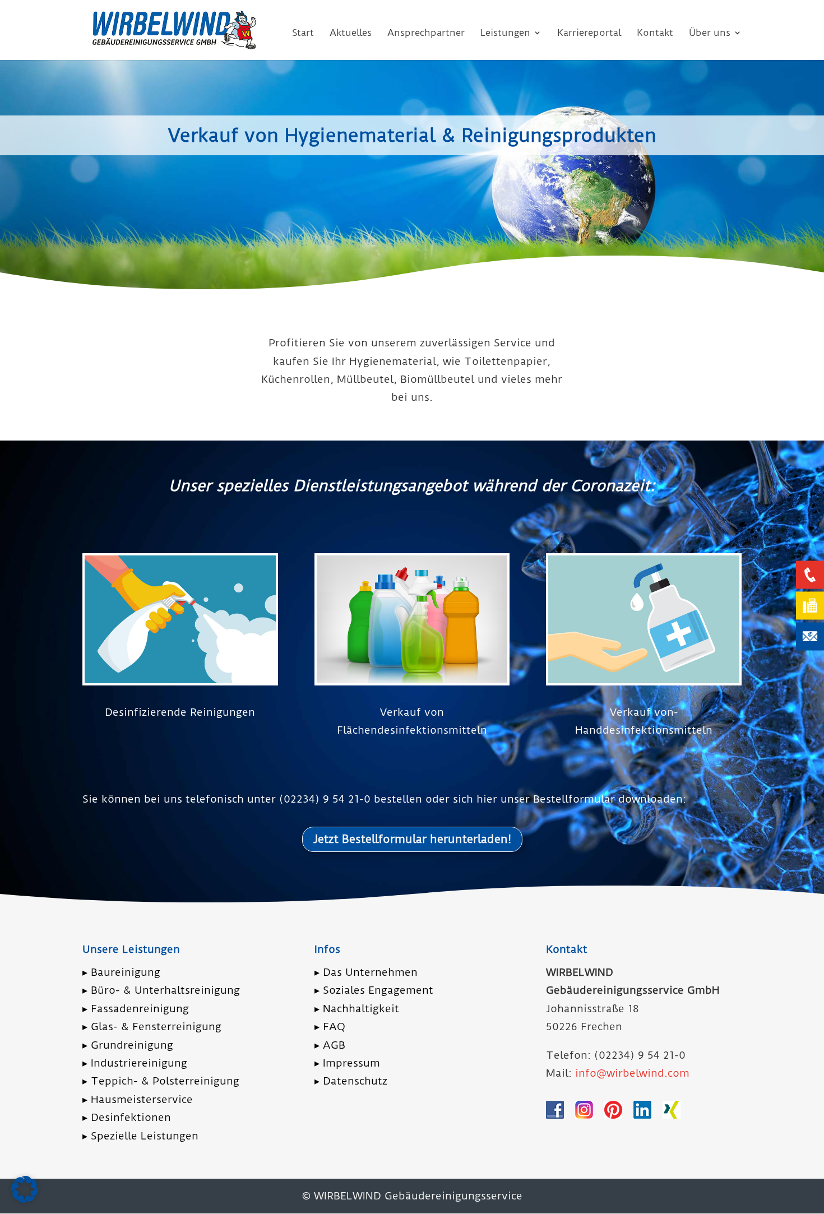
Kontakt (655, 33)
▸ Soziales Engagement (373, 990)
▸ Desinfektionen (126, 1117)
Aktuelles (351, 33)
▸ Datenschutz (350, 1080)
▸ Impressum (347, 1063)
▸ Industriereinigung (134, 1063)
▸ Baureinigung (121, 972)
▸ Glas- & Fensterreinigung (151, 1026)
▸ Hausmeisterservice (137, 1099)
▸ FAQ (329, 1026)
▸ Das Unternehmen (366, 972)
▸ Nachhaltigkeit (356, 1008)
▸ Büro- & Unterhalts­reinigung (161, 990)
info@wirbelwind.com (632, 1073)
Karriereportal (589, 33)
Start (303, 33)
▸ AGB (329, 1045)
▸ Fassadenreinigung (135, 1008)
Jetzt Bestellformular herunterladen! (412, 839)
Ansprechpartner (426, 33)
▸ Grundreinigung (127, 1045)
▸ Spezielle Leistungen (140, 1135)
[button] (24, 1189)
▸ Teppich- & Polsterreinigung (160, 1080)
